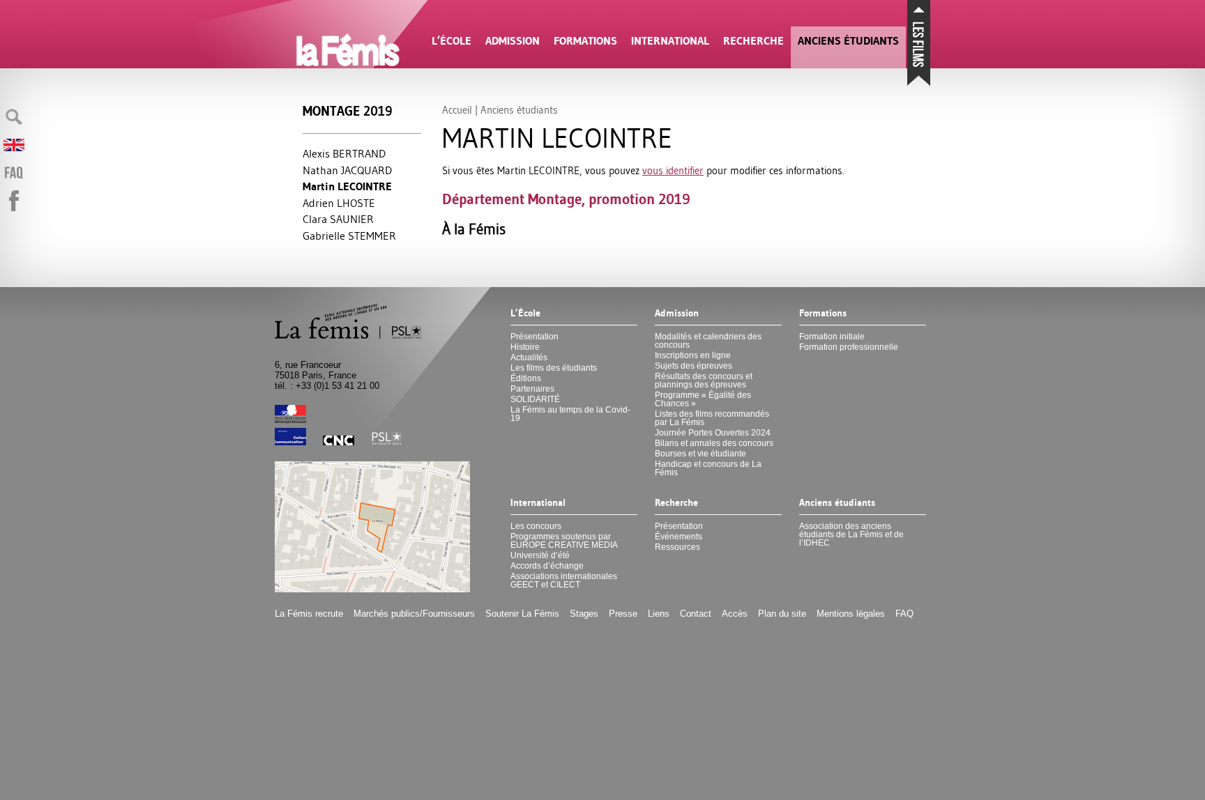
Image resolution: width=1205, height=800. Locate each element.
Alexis (344, 153)
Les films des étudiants (553, 368)
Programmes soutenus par (564, 540)
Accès (735, 613)
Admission (512, 40)
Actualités (528, 357)
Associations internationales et (563, 580)
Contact (695, 613)
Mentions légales (851, 613)
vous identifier (673, 170)
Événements (678, 536)
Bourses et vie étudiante (700, 453)
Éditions (525, 378)
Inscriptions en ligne (693, 355)
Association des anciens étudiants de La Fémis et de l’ (851, 534)
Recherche (753, 40)
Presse (623, 613)
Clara (338, 219)
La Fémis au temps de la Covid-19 (570, 414)
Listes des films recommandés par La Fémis (712, 418)
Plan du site (782, 613)
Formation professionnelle (848, 347)
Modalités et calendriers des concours (708, 340)
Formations (585, 40)
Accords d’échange (547, 566)
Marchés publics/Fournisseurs (414, 613)
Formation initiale (832, 336)
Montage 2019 (348, 111)
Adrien (339, 203)
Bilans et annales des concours (714, 443)
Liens (658, 613)
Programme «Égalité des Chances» (703, 399)
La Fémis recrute (309, 613)
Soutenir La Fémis (522, 613)
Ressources (677, 547)
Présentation (534, 336)
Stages (584, 613)
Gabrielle (349, 236)
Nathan (347, 170)
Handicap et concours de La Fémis (708, 468)
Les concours (535, 526)
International (670, 40)
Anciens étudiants (848, 40)
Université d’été (540, 555)
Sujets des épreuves (693, 366)
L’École (451, 40)
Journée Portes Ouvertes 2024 (713, 433)
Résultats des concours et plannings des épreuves (703, 380)
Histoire (525, 347)
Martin (347, 186)
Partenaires (532, 389)
